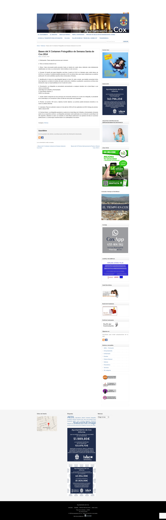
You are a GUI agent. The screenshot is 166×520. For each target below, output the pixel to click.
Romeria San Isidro (90, 425)
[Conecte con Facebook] (42, 137)
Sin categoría (107, 370)
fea (72, 423)
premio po (69, 425)
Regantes (84, 425)
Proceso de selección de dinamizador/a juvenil (100, 34)
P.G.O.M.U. (67, 38)
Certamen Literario (71, 419)
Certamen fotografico (91, 417)
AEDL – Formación (109, 348)
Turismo (76, 507)
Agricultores (78, 417)
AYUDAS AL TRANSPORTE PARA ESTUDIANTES (50, 38)
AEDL (71, 417)
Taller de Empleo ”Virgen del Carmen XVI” (84, 38)
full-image (90, 422)
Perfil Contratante (78, 34)
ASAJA (83, 417)
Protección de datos (84, 507)
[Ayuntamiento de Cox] (83, 32)
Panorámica (107, 364)
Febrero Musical (108, 359)
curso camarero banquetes (83, 421)
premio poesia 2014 (76, 425)
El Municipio (53, 34)
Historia (70, 507)
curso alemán (89, 419)
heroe (39, 56)
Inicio (38, 45)
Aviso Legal (95, 507)
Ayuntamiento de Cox (83, 505)
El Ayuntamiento (43, 34)
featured (78, 422)
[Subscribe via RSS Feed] (39, 137)
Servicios (106, 367)
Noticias (46, 123)
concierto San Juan (81, 419)
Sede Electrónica (64, 34)
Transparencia (103, 38)
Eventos (106, 356)
